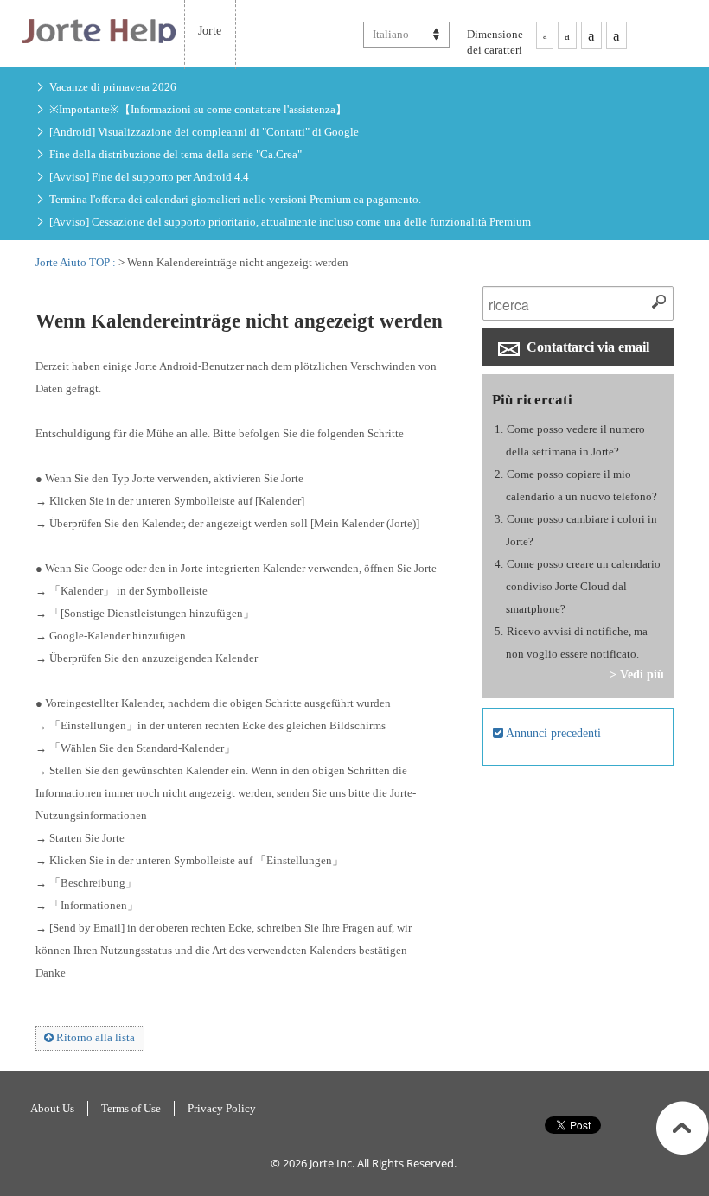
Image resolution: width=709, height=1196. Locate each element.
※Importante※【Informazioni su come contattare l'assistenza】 (198, 109)
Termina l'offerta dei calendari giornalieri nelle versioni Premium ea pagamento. (235, 199)
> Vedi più (637, 674)
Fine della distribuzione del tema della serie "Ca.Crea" (175, 154)
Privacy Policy (222, 1108)
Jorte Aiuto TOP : (76, 262)
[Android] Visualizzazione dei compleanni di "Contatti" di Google (204, 131)
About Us (52, 1108)
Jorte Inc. (332, 1163)
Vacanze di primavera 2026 (112, 86)
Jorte (209, 30)
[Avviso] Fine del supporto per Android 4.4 (149, 176)
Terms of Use (131, 1108)
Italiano (391, 34)
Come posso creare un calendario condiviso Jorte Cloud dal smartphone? (583, 586)
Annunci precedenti (552, 733)
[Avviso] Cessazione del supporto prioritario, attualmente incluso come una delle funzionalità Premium (290, 221)
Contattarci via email (586, 347)
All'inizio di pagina (682, 1128)
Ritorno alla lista (94, 1037)
